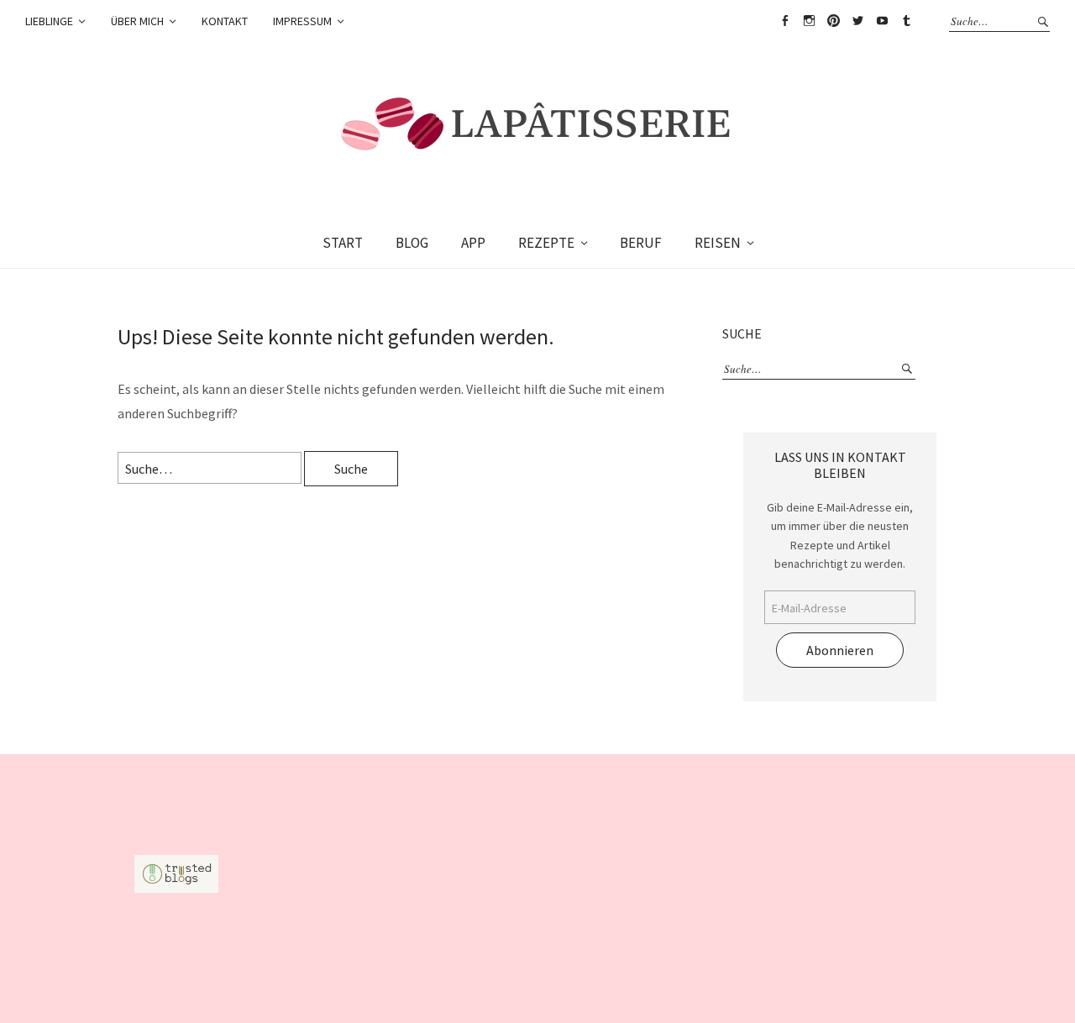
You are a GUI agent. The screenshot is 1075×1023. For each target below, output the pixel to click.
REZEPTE (546, 242)
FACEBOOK (784, 21)
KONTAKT (225, 21)
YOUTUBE (881, 21)
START (342, 242)
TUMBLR (906, 21)
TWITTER (857, 21)
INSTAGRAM (808, 21)
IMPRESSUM (302, 21)
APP (473, 242)
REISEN (718, 242)
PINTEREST (833, 21)
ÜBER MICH (137, 21)
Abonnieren (839, 650)
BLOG (412, 242)
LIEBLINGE (49, 21)
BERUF (641, 242)
